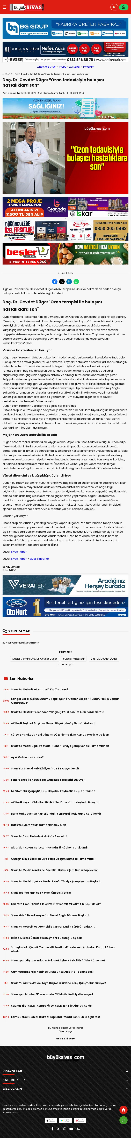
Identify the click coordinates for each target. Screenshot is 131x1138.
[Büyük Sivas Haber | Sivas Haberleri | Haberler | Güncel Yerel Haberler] (26, 7)
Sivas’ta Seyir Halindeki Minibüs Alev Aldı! (39, 836)
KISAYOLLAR (12, 1071)
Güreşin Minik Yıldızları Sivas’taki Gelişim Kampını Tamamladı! (53, 859)
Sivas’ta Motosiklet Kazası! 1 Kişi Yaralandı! (40, 689)
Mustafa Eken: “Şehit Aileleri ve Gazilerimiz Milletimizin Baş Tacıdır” (56, 904)
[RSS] (78, 1129)
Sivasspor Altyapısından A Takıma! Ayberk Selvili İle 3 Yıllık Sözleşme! (58, 960)
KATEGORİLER (14, 1080)
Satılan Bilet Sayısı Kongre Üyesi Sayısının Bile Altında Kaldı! (51, 1005)
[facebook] (52, 1129)
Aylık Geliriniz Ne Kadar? (27, 757)
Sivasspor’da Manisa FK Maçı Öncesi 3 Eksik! (41, 893)
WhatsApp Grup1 (46, 66)
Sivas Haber (19, 552)
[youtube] (71, 1129)
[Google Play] (65, 1120)
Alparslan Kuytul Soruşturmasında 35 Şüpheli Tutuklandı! (50, 847)
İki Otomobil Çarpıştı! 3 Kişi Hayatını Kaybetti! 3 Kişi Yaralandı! (53, 791)
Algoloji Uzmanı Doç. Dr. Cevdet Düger (34, 658)
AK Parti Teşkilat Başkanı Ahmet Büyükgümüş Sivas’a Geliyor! (53, 723)
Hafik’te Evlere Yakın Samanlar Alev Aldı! (38, 825)
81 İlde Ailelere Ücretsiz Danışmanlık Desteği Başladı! (46, 938)
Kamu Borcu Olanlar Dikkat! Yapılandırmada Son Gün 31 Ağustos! (55, 1017)
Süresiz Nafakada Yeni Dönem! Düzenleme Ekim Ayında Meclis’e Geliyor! (60, 734)
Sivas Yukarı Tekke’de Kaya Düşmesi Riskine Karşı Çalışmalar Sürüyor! (58, 983)
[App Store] (51, 1120)
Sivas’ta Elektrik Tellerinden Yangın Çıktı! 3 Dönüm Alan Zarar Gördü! (57, 712)
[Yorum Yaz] (123, 1120)
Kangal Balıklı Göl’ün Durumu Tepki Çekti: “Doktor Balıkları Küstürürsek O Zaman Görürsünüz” (65, 701)
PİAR (17, 74)
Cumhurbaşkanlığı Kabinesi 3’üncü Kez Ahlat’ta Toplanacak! (52, 972)
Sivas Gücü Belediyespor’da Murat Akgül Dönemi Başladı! (50, 915)
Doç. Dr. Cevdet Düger (104, 658)
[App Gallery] (80, 1120)
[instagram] (64, 1129)
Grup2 (62, 66)
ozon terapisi (65, 664)
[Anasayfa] (123, 1110)
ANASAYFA (7, 74)
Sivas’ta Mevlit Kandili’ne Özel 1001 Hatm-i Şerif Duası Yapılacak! (54, 870)
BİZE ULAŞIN (12, 1088)
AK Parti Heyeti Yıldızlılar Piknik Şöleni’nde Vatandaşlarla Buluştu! (55, 802)
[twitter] (58, 1129)
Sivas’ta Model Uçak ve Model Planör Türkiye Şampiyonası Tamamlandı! (60, 746)
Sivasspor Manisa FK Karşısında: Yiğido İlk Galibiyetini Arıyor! (52, 994)
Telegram (88, 66)
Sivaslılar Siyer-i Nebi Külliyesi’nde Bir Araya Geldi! (45, 768)
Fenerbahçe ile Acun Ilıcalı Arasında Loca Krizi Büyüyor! (48, 780)
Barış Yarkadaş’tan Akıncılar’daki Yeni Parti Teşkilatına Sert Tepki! (56, 813)
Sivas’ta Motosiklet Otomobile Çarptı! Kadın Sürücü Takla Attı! (53, 926)
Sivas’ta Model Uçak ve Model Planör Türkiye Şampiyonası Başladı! (56, 881)
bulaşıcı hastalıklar (74, 658)
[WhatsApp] (123, 7)
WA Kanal (74, 66)
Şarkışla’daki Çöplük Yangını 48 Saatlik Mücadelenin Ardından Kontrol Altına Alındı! (63, 949)
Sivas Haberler (39, 559)
